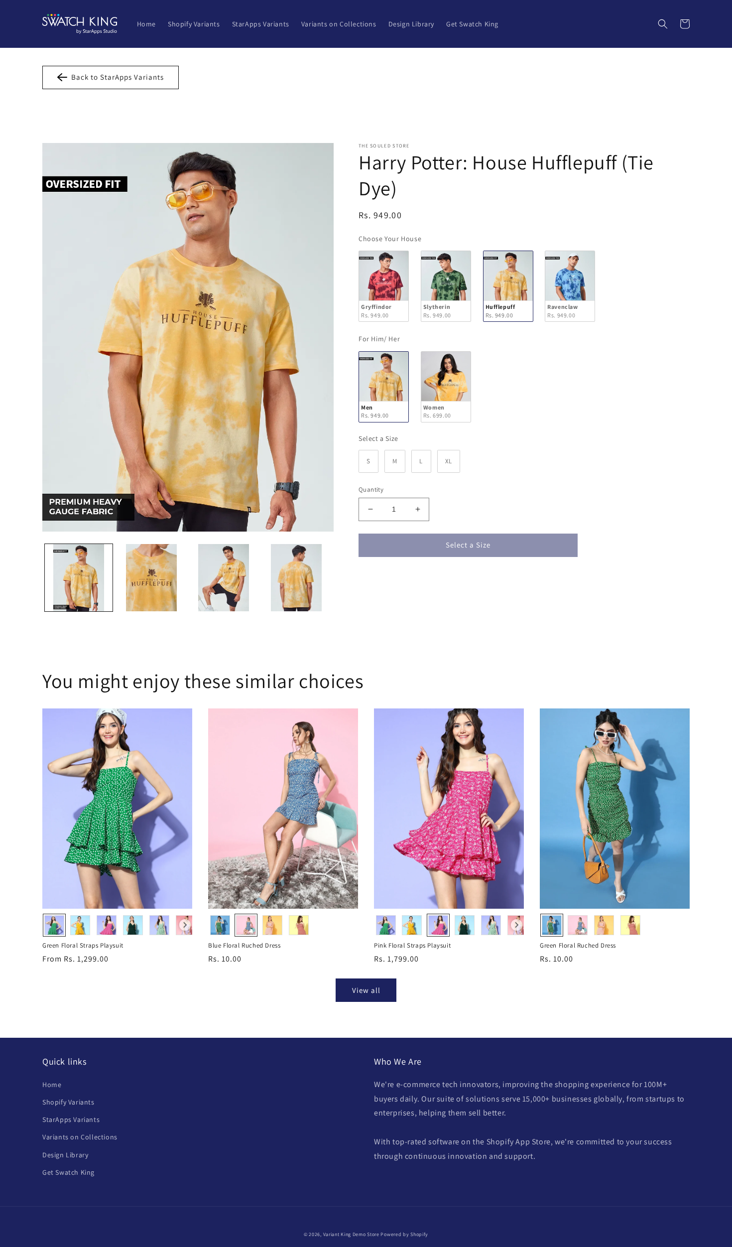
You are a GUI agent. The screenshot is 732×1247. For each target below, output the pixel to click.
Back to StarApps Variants (115, 77)
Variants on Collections (80, 1136)
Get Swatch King (68, 1172)
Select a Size (378, 438)
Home (51, 1084)
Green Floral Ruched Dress (578, 946)
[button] (663, 24)
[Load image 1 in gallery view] (79, 578)
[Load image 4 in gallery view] (296, 578)
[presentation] (185, 925)
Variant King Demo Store (351, 1234)
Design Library (65, 1154)
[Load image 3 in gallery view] (224, 578)
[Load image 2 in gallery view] (151, 578)
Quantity (371, 489)
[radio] (384, 286)
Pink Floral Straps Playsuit (412, 946)
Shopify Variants (68, 1102)
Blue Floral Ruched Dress (244, 946)
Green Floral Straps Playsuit (82, 946)
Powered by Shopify (404, 1234)
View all (366, 990)
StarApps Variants (71, 1119)
